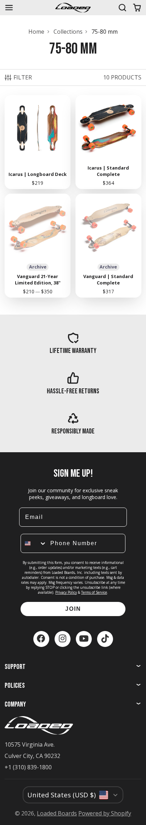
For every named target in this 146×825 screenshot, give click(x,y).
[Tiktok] (105, 639)
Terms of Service (94, 592)
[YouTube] (84, 639)
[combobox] (34, 543)
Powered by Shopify (104, 813)
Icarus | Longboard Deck (38, 142)
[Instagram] (63, 639)
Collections (68, 31)
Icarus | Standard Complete (108, 142)
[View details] (73, 343)
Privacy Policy (66, 592)
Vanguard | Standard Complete (108, 246)
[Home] (73, 7)
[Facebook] (41, 639)
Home (36, 31)
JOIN (73, 609)
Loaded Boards (57, 813)
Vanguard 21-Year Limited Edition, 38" (38, 246)
